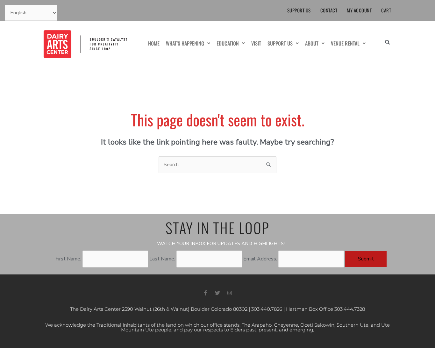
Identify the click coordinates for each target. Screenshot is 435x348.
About (311, 43)
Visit (256, 43)
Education (228, 43)
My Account (359, 10)
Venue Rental (345, 43)
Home (154, 43)
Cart (386, 10)
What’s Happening (185, 43)
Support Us (299, 10)
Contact (329, 10)
